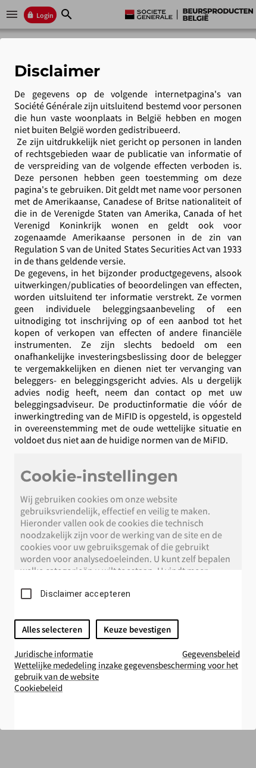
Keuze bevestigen (137, 629)
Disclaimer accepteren (85, 594)
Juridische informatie (53, 653)
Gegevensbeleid (211, 653)
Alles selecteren (52, 629)
